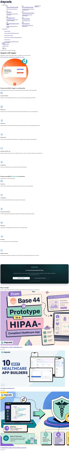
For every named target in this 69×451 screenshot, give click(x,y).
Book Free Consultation (18, 57)
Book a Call (6, 46)
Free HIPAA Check (5, 44)
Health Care (4, 4)
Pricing (3, 43)
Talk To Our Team (6, 57)
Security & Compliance (6, 42)
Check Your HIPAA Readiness (40, 278)
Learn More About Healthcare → (38, 6)
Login (3, 46)
